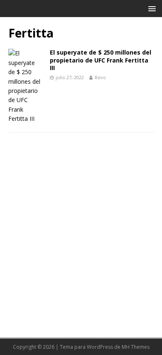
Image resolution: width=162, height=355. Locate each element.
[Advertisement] (81, 230)
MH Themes (136, 346)
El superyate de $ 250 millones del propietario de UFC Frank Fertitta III (100, 59)
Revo (100, 77)
